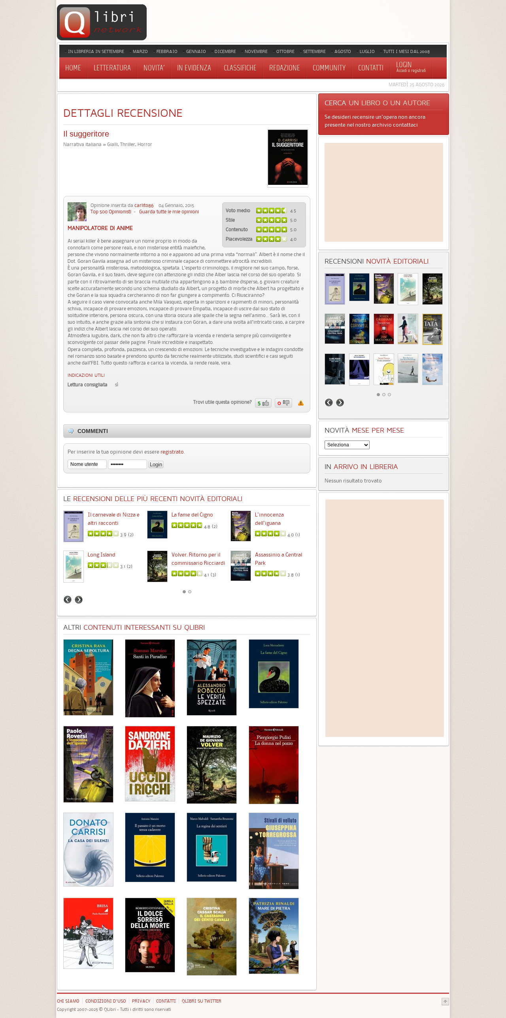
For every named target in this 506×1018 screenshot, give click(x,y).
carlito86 (144, 205)
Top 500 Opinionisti (111, 211)
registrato (172, 451)
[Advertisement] (384, 192)
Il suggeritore (86, 133)
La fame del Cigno (192, 514)
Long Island (101, 554)
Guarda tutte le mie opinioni (169, 211)
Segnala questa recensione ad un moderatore (301, 403)
